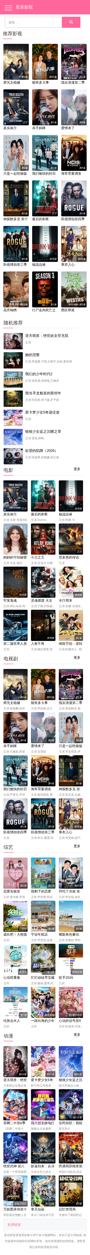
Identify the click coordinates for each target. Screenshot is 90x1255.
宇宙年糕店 (39, 934)
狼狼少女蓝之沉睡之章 (43, 431)
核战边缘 (39, 264)
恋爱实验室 (11, 891)
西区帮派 (68, 310)
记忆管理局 (67, 1209)
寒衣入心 (68, 264)
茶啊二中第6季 (14, 1123)
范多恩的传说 (69, 557)
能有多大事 (40, 82)
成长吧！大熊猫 (15, 934)
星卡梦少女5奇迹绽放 (42, 412)
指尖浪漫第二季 (73, 82)
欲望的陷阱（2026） (41, 451)
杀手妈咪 (39, 128)
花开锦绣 (10, 310)
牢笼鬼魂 (10, 600)
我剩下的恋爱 (41, 891)
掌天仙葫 (37, 1209)
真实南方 (10, 128)
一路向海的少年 (42, 1021)
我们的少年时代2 (38, 374)
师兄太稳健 (11, 82)
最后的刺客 (40, 219)
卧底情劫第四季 (73, 219)
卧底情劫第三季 (15, 264)
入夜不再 (37, 643)
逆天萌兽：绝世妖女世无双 (46, 336)
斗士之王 (37, 557)
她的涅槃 (32, 355)
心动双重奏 (11, 977)
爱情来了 (68, 128)
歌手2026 (66, 977)
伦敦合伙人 (11, 1021)
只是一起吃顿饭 (15, 173)
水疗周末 (65, 600)
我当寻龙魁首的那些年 (43, 393)
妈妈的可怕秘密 (15, 557)
